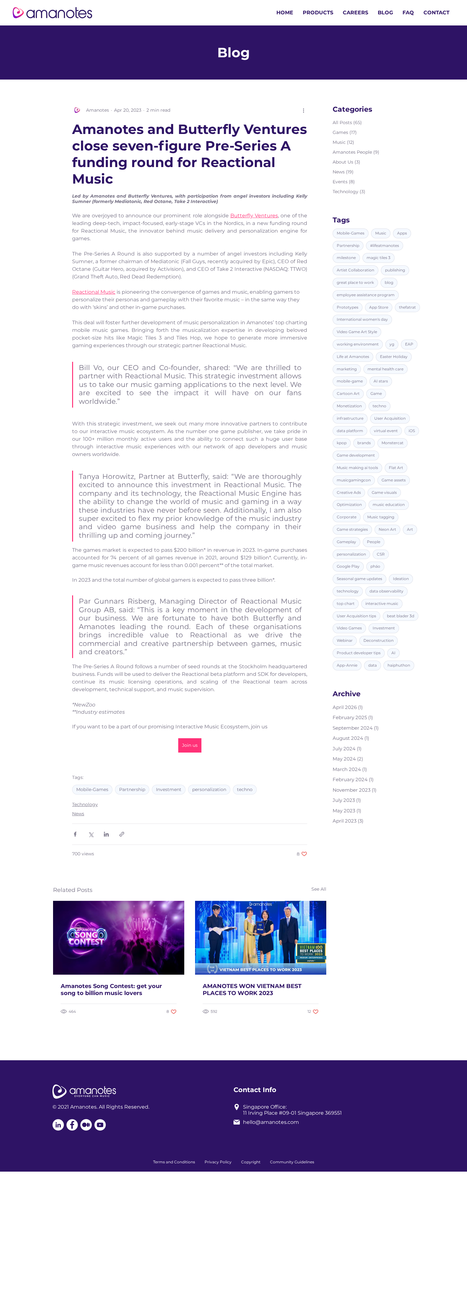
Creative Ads (349, 492)
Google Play (348, 566)
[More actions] (303, 110)
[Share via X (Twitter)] (91, 834)
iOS (412, 430)
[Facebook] (72, 1125)
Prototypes (347, 307)
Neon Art (387, 529)
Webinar (345, 640)
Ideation (401, 578)
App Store (378, 307)
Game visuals (384, 492)
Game (376, 393)
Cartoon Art (348, 393)
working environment (358, 344)
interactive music (381, 603)
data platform (350, 430)
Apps (402, 233)
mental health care (385, 369)
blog (389, 282)
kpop (342, 443)
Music (380, 233)
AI (393, 652)
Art (410, 529)
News (78, 814)
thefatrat (407, 307)
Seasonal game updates (359, 578)
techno (245, 789)
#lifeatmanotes (384, 245)
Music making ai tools (357, 467)
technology (348, 591)
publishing (395, 270)
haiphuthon (399, 665)
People (373, 541)
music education (389, 504)
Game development (356, 455)
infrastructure (350, 418)
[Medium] (86, 1125)
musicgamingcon (354, 480)
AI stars (381, 381)
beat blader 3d (400, 615)
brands (364, 443)
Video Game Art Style (357, 331)
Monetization (349, 405)
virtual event (386, 430)
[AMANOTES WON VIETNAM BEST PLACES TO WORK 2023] (260, 938)
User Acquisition (390, 418)
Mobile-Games (92, 789)
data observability (386, 591)
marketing (347, 369)
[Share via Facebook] (75, 834)
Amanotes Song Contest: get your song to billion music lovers (111, 990)
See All (318, 889)
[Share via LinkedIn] (106, 834)
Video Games (349, 628)
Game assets (394, 480)
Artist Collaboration (355, 270)
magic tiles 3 (378, 258)
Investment (168, 789)
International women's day (362, 319)
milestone (346, 258)
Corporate (346, 517)
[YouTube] (100, 1125)
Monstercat (392, 443)
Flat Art (396, 467)
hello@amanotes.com (271, 1122)
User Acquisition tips (356, 615)
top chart (346, 603)
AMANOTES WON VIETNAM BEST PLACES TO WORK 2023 (252, 990)
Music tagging (380, 517)
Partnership (132, 789)
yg (391, 344)
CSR (381, 554)
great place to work (355, 282)
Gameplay (346, 541)
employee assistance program (366, 294)
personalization (209, 789)
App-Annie (347, 665)
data (372, 665)
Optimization (349, 504)
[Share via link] (122, 834)
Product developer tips (359, 652)
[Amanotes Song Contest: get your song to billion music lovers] (118, 938)
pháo (375, 566)
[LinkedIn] (58, 1125)
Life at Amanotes (353, 356)
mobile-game (350, 381)
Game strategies (352, 529)
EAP (409, 344)
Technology (85, 804)
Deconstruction (378, 640)
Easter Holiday (394, 356)
